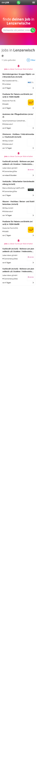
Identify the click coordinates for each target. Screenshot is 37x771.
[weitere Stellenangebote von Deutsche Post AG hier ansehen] (31, 102)
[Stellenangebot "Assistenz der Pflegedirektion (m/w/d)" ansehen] (33, 128)
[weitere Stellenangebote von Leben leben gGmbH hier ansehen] (31, 170)
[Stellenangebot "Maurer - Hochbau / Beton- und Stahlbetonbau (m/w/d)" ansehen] (33, 215)
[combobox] (18, 30)
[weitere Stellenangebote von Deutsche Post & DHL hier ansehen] (31, 230)
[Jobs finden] (32, 30)
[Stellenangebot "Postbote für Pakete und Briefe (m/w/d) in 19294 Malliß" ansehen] (33, 108)
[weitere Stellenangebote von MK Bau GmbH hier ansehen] (31, 142)
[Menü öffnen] (33, 2)
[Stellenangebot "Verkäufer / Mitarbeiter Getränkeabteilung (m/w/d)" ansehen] (33, 195)
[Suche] (18, 2)
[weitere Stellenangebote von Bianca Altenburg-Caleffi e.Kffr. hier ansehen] (31, 190)
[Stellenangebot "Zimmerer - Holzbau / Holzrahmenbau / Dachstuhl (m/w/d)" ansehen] (33, 148)
